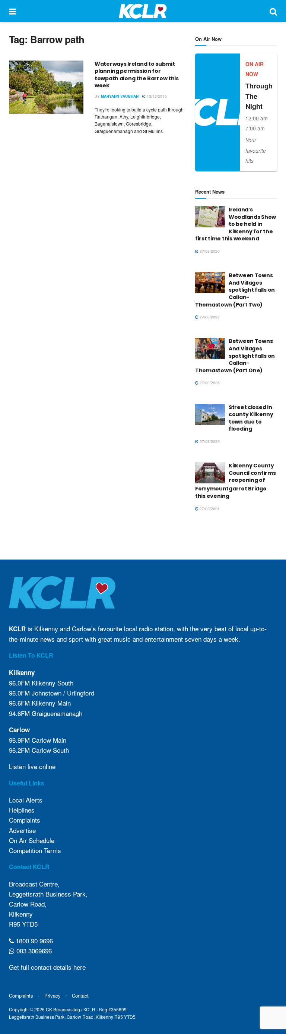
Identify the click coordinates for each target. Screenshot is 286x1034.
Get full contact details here (47, 967)
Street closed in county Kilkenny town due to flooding (251, 418)
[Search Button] (273, 11)
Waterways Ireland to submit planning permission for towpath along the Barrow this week (137, 75)
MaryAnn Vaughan (120, 96)
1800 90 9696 (33, 940)
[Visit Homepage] (143, 11)
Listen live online (32, 766)
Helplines (22, 809)
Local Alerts (25, 799)
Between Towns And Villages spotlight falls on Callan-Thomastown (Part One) (235, 355)
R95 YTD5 (23, 923)
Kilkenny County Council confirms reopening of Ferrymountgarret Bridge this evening (235, 481)
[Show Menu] (12, 11)
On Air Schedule (31, 840)
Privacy (52, 995)
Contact (80, 995)
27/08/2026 (209, 251)
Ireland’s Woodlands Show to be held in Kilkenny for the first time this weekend (235, 224)
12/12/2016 (156, 96)
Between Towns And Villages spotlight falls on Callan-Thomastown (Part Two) (235, 290)
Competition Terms (35, 850)
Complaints (24, 819)
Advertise (22, 830)
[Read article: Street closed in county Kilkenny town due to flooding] (210, 414)
